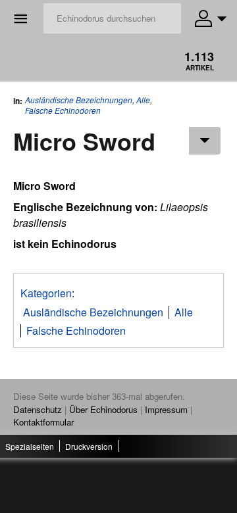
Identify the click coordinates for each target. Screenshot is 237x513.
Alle (143, 99)
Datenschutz (37, 409)
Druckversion (89, 446)
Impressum (166, 409)
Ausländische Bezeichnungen (78, 99)
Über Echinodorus (103, 409)
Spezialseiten (29, 446)
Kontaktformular (43, 422)
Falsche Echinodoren (63, 110)
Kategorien (46, 293)
